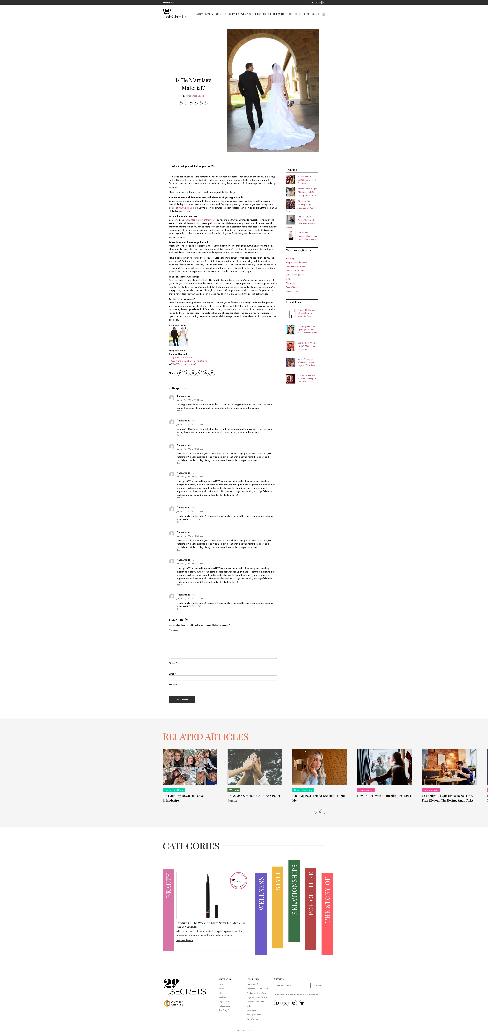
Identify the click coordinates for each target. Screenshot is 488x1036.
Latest (199, 14)
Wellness (246, 14)
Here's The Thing (173, 790)
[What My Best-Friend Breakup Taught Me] (319, 767)
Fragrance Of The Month (296, 262)
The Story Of (302, 14)
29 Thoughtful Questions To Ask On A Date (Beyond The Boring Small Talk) (447, 798)
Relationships (263, 14)
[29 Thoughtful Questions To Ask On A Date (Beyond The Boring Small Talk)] (449, 767)
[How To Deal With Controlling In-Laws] (384, 767)
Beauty (209, 14)
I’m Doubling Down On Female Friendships (184, 798)
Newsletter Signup (169, 2)
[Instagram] (294, 1003)
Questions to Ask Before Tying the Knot (190, 361)
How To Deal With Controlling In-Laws (384, 796)
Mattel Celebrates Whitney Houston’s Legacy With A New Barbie (306, 362)
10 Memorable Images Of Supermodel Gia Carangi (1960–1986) (307, 192)
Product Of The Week (295, 266)
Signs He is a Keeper (181, 357)
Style (219, 14)
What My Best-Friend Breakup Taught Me (318, 798)
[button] (181, 102)
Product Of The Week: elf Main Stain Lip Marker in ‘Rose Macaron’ (308, 313)
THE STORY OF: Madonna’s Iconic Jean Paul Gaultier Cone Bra (307, 236)
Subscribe (317, 985)
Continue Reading (184, 940)
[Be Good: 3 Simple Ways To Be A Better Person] (254, 767)
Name (173, 663)
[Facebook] (277, 1003)
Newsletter (290, 282)
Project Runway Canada (296, 270)
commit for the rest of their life (199, 220)
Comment (174, 630)
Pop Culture (231, 14)
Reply (179, 410)
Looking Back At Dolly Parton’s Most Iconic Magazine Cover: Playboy (307, 345)
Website (173, 684)
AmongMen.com (293, 286)
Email (172, 674)
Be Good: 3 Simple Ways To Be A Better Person (253, 798)
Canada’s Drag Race (295, 274)
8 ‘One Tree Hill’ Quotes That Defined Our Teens (307, 180)
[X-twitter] (285, 1003)
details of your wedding (180, 207)
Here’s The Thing (282, 14)
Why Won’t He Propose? (183, 364)
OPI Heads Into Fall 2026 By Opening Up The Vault (307, 378)
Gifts (288, 278)
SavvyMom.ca (292, 291)
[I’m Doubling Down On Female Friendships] (190, 767)
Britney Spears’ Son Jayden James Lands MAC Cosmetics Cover (307, 329)
